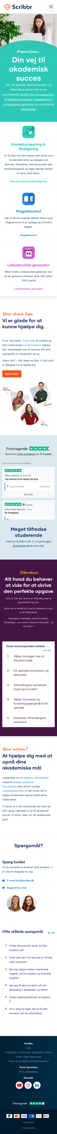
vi (52, 867)
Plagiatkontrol (43, 99)
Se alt (51, 932)
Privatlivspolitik (28, 1128)
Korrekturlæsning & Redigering (28, 181)
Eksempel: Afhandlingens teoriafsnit (30, 720)
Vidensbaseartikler (13, 790)
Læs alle (47, 650)
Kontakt (28, 1077)
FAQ (28, 1047)
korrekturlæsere (32, 345)
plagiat (17, 782)
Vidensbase (28, 109)
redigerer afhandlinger (35, 777)
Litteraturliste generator (18, 104)
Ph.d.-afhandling (28, 1071)
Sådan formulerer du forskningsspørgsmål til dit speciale (31, 703)
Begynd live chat (17, 887)
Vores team (28, 340)
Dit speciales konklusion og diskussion (31, 672)
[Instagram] (28, 1085)
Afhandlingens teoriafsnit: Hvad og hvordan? (30, 687)
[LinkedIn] (37, 1085)
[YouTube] (19, 1085)
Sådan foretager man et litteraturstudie (29, 658)
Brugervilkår (28, 1122)
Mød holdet (12, 373)
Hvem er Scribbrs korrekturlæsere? (28, 1061)
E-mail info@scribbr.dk (20, 880)
